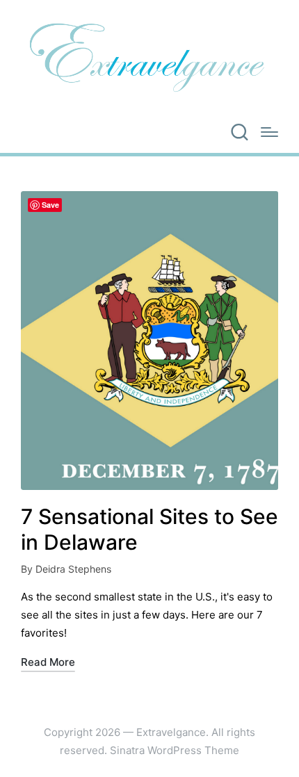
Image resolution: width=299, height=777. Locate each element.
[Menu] (269, 132)
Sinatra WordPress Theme (174, 750)
